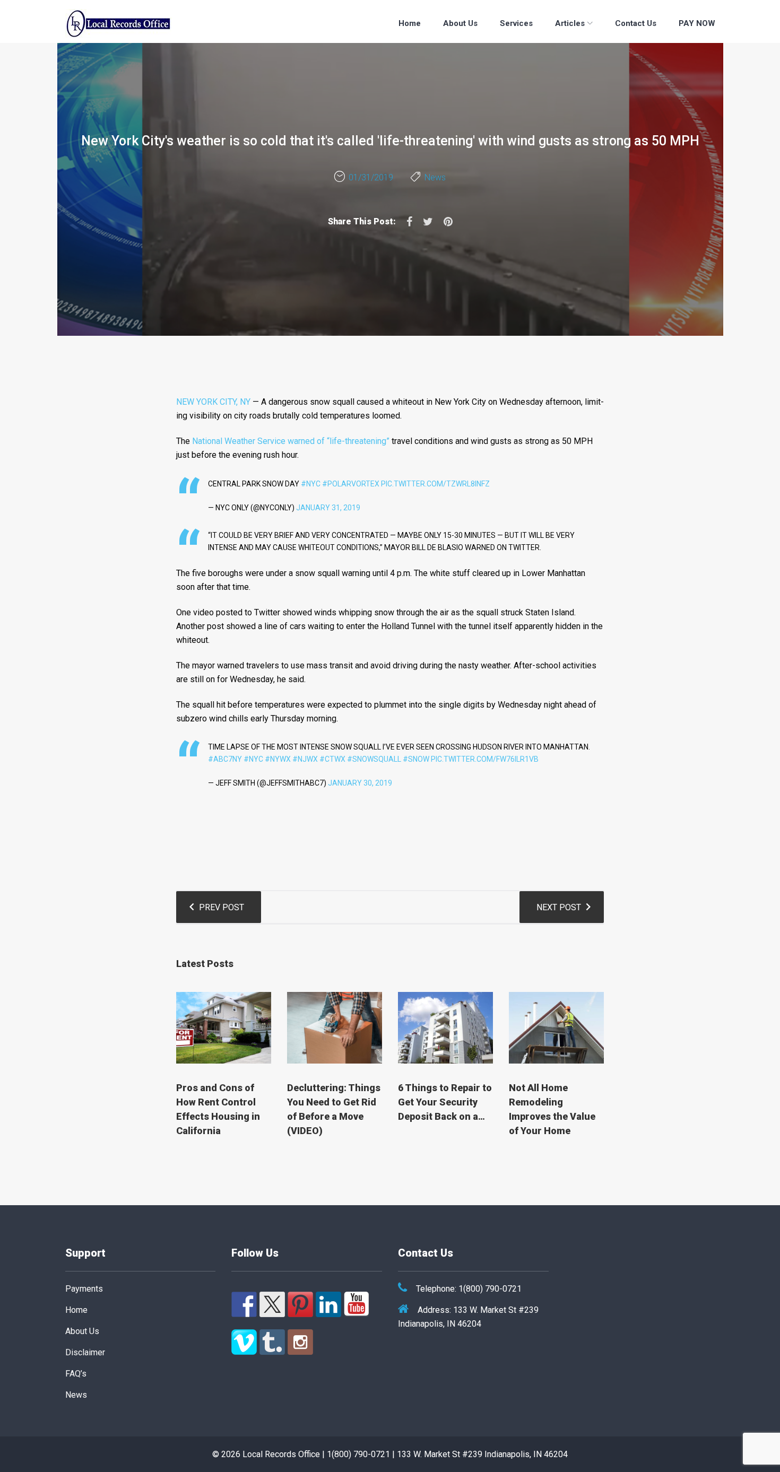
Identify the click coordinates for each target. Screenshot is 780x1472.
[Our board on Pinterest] (300, 1304)
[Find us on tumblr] (272, 1342)
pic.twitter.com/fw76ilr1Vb (485, 759)
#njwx (305, 759)
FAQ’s (75, 1374)
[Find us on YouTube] (356, 1304)
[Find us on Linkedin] (328, 1304)
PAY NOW (697, 23)
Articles (570, 23)
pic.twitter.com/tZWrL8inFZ (435, 484)
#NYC (310, 484)
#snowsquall (374, 759)
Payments (84, 1289)
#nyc (253, 759)
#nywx (278, 759)
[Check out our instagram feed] (300, 1342)
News (435, 177)
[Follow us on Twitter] (272, 1304)
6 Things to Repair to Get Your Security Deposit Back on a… (445, 1102)
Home (409, 23)
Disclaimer (85, 1352)
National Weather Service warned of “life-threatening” (290, 441)
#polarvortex (350, 484)
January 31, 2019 (328, 507)
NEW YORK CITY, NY (213, 402)
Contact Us (635, 23)
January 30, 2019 (360, 783)
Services (516, 23)
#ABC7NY (225, 759)
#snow (416, 759)
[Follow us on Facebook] (244, 1304)
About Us (460, 23)
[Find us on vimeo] (244, 1342)
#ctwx (332, 759)
